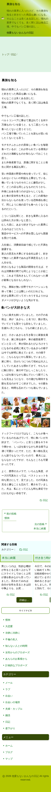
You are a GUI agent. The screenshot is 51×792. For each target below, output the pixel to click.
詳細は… (24, 600)
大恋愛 (9, 626)
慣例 (7, 619)
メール (9, 682)
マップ (9, 758)
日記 (45, 500)
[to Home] (2, 18)
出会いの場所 (12, 702)
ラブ (7, 689)
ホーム (9, 745)
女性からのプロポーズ (17, 652)
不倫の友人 (11, 639)
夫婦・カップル (13, 708)
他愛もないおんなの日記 (20, 32)
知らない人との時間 (16, 645)
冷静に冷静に (12, 632)
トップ (5, 54)
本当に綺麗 (9, 558)
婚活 (7, 715)
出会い (9, 695)
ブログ (9, 752)
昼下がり (10, 728)
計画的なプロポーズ (16, 665)
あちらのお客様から (16, 658)
